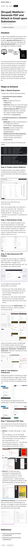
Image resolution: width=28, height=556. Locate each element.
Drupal (3, 545)
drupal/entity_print (21, 106)
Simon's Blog (5, 2)
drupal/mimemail (8, 131)
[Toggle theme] (10, 2)
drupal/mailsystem (18, 125)
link (9, 204)
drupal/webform (16, 114)
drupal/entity (7, 102)
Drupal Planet (10, 545)
